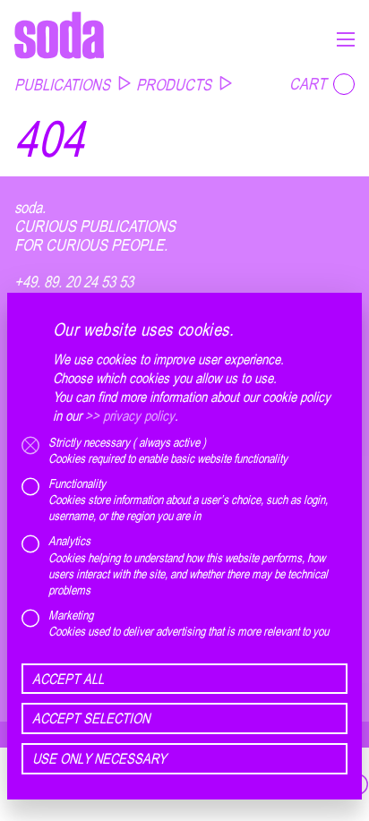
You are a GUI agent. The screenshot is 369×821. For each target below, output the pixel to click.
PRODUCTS (173, 84)
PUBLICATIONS (62, 84)
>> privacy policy (130, 415)
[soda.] (59, 35)
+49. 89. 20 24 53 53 (73, 281)
